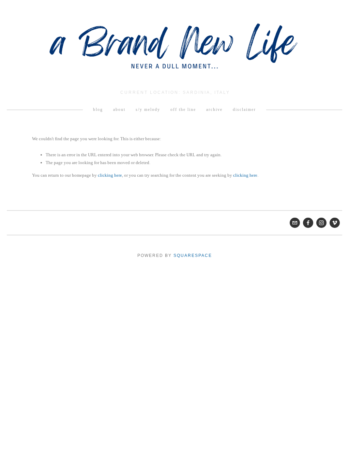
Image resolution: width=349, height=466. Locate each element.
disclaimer (244, 109)
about (119, 109)
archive (214, 109)
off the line (183, 109)
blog (98, 109)
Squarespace (192, 255)
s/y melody (148, 109)
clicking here (110, 175)
